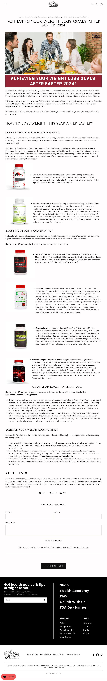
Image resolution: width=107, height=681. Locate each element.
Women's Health (68, 633)
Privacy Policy (62, 547)
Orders (86, 633)
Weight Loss (66, 626)
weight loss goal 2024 (60, 17)
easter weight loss (47, 17)
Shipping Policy (58, 654)
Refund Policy (45, 654)
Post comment (53, 541)
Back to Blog (55, 566)
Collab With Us (72, 601)
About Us (87, 626)
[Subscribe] (44, 600)
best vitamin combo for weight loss (30, 17)
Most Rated (65, 637)
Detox (62, 623)
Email (57, 512)
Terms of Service (77, 547)
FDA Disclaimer (73, 607)
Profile (86, 630)
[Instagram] (97, 654)
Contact (87, 623)
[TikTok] (101, 654)
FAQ (63, 596)
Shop (64, 585)
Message (10, 523)
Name (8, 512)
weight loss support (74, 17)
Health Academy (74, 590)
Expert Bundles (67, 630)
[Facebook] (93, 654)
